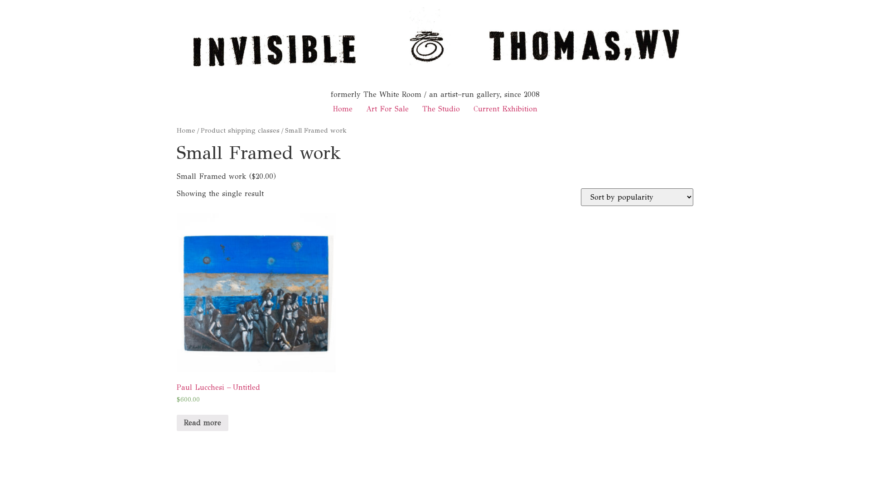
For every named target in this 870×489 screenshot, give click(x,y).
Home (343, 109)
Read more (202, 422)
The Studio (441, 109)
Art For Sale (387, 109)
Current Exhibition (505, 109)
